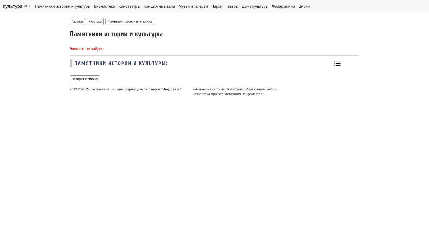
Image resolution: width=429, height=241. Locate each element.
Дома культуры (255, 6)
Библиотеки (104, 6)
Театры (232, 6)
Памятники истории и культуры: (121, 63)
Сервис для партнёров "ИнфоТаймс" (153, 89)
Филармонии (283, 6)
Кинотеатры (129, 6)
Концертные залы (159, 6)
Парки (216, 6)
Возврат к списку (85, 79)
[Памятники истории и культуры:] (337, 63)
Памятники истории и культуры (62, 6)
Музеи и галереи (193, 6)
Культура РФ (16, 6)
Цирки (304, 6)
